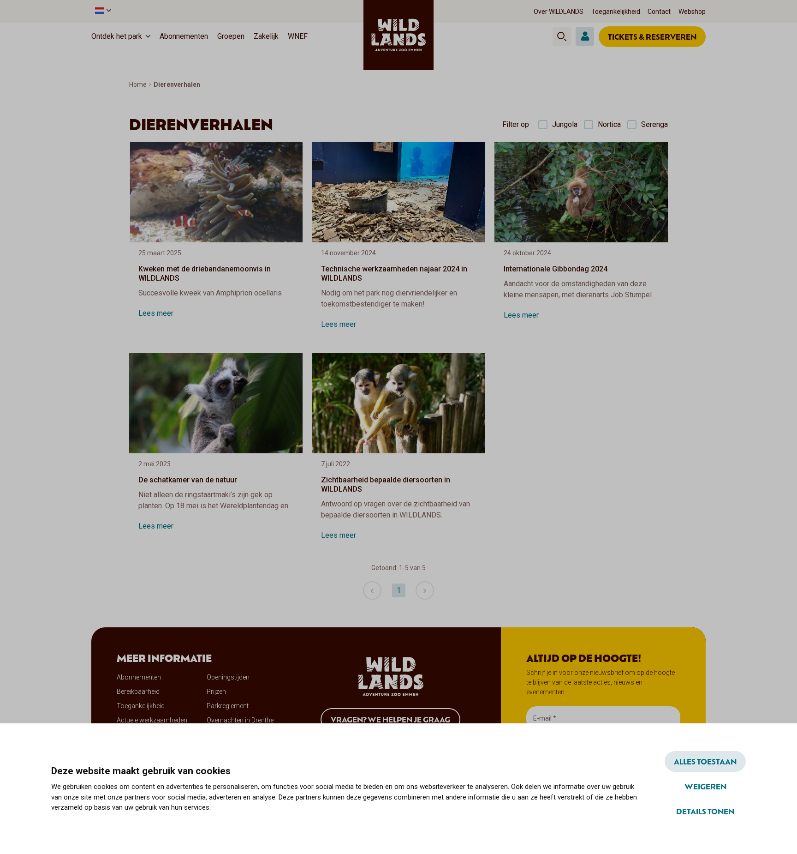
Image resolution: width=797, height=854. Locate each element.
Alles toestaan (705, 761)
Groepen (230, 36)
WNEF (298, 36)
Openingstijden (228, 677)
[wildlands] (398, 35)
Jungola (564, 124)
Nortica (609, 124)
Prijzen (216, 691)
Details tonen (705, 811)
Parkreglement (228, 706)
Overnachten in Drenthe (240, 720)
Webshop (692, 11)
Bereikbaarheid (138, 691)
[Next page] (425, 590)
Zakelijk (266, 36)
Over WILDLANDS (558, 11)
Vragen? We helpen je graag (390, 719)
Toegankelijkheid (615, 11)
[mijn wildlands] (585, 36)
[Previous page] (372, 590)
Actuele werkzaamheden (152, 720)
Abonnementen (184, 36)
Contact (659, 11)
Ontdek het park (116, 36)
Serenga (654, 124)
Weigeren (705, 786)
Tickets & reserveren (652, 36)
